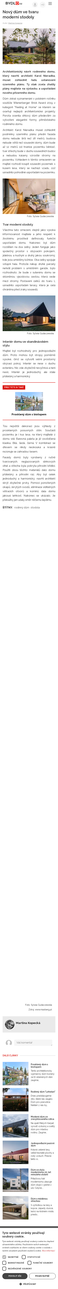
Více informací (48, 1250)
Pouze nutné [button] (42, 1276)
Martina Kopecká (15, 23)
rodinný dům (21, 507)
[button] (29, 1283)
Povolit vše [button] (15, 1276)
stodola (35, 507)
